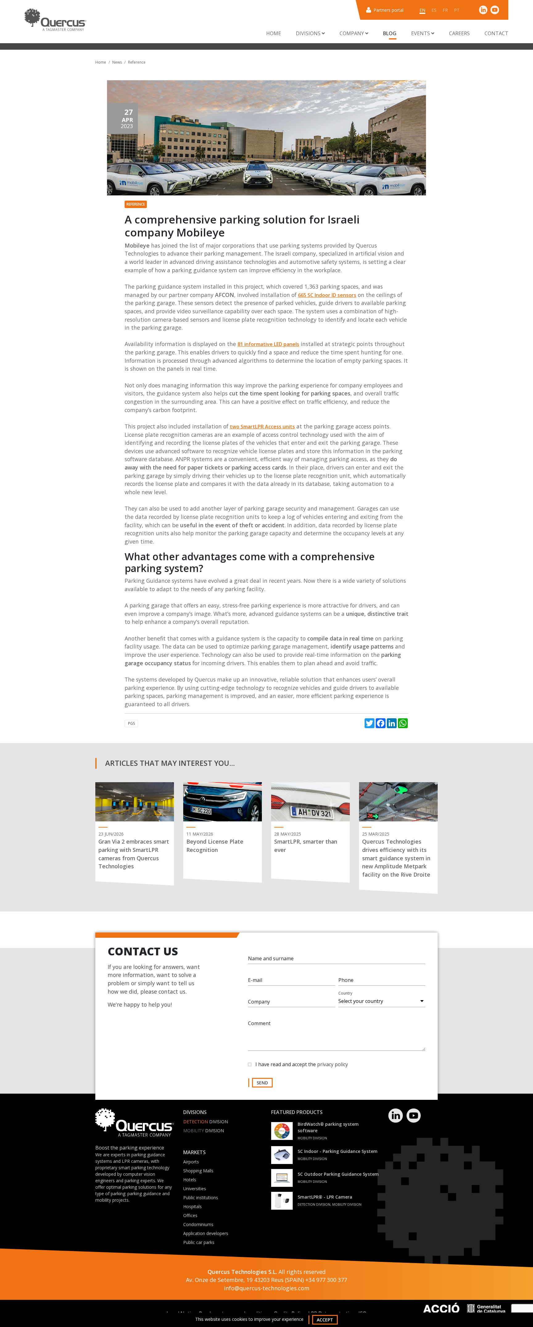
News (117, 62)
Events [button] (421, 33)
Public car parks (198, 1242)
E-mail (255, 980)
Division (205, 1122)
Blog (389, 33)
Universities (194, 1188)
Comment (259, 1023)
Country (345, 993)
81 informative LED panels (268, 344)
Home (273, 33)
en (422, 10)
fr (445, 10)
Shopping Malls (198, 1171)
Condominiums (198, 1224)
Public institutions (200, 1197)
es (434, 10)
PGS (131, 723)
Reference (137, 62)
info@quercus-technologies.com (266, 1288)
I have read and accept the (301, 1064)
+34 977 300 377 (326, 1279)
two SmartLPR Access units (262, 426)
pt (457, 10)
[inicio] (55, 19)
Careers (459, 33)
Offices (190, 1215)
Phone (345, 980)
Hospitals (192, 1206)
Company (259, 1001)
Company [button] (352, 33)
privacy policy (332, 1064)
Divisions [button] (309, 33)
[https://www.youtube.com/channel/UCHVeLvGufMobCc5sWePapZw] (495, 10)
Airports (191, 1162)
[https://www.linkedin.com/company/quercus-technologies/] (483, 10)
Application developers (205, 1233)
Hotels (189, 1180)
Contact (496, 33)
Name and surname (271, 958)
